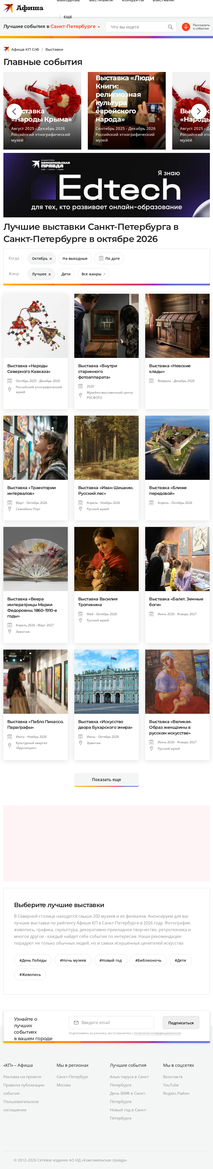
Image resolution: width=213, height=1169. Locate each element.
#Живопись (30, 974)
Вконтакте (173, 1076)
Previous (14, 111)
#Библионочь (148, 960)
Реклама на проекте (22, 1076)
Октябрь (40, 258)
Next (199, 111)
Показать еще (106, 779)
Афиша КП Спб (25, 49)
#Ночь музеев (73, 960)
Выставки (54, 49)
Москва (64, 1084)
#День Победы (32, 960)
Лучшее (39, 273)
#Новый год (110, 960)
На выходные (75, 258)
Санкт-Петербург (72, 1076)
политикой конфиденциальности (157, 1033)
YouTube (171, 1084)
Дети (66, 273)
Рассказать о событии (201, 27)
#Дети (180, 960)
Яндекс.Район (176, 1093)
